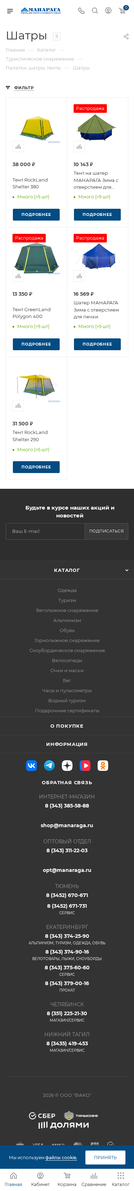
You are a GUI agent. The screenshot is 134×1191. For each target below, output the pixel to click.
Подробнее (36, 214)
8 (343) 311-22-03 (67, 850)
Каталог (67, 570)
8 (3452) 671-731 (67, 909)
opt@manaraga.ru (67, 870)
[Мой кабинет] (108, 11)
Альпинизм (67, 620)
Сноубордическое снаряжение (67, 650)
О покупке (67, 726)
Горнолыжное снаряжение (67, 640)
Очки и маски (67, 670)
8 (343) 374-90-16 (67, 955)
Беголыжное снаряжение (67, 610)
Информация (67, 744)
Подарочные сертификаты (67, 710)
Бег (67, 680)
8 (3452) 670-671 (67, 895)
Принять (105, 1157)
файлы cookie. (61, 1157)
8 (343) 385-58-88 (67, 805)
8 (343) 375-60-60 (67, 970)
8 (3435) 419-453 (67, 1046)
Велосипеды (67, 660)
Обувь (67, 630)
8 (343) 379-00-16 (67, 986)
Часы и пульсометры (67, 690)
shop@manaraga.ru (67, 825)
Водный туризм (67, 700)
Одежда (67, 590)
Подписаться (106, 531)
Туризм (67, 600)
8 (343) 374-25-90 (67, 939)
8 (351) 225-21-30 (67, 1016)
